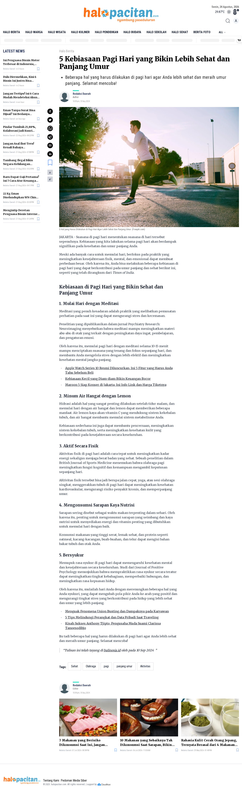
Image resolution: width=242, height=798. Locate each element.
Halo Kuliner (80, 32)
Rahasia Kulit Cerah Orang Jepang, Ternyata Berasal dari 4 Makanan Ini (209, 742)
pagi (106, 666)
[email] (50, 145)
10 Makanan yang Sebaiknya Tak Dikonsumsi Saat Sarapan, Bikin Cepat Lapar (146, 742)
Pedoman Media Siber (74, 780)
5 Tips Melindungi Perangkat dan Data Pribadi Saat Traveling (112, 617)
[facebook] (50, 111)
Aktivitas (145, 666)
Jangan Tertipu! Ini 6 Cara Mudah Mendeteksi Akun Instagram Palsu (21, 97)
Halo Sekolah (156, 32)
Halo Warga (34, 32)
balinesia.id (112, 650)
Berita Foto (201, 32)
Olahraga (91, 666)
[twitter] (50, 120)
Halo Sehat (180, 32)
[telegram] (50, 137)
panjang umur (124, 666)
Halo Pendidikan (106, 32)
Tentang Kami (51, 780)
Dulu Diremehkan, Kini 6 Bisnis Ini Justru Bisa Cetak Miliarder (19, 80)
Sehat (74, 666)
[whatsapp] (50, 128)
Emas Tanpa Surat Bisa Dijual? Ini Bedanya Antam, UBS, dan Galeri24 (20, 114)
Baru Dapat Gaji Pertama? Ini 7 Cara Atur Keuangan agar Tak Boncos (21, 180)
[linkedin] (50, 154)
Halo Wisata (57, 32)
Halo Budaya (132, 32)
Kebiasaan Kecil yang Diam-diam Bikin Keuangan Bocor (108, 379)
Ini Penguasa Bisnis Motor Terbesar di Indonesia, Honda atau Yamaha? (21, 64)
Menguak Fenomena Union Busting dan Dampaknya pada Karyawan (117, 611)
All (221, 32)
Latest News (14, 51)
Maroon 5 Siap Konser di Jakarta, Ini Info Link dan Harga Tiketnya (115, 385)
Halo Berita (11, 32)
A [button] (50, 172)
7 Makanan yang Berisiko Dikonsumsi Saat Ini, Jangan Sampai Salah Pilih (82, 742)
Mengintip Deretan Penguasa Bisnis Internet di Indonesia (21, 214)
